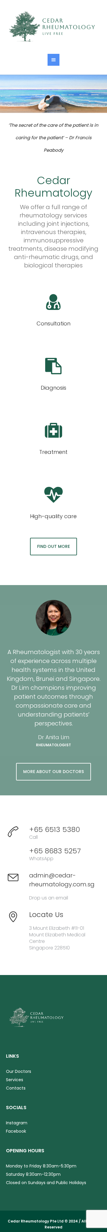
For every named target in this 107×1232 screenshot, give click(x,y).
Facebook (16, 1131)
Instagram (16, 1123)
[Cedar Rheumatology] (53, 27)
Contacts (16, 1088)
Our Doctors (18, 1071)
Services (14, 1080)
